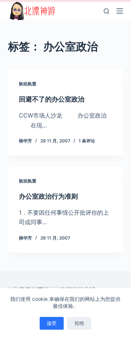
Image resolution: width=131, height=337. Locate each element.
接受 (51, 323)
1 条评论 (87, 140)
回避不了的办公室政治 (51, 99)
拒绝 (79, 323)
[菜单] (119, 11)
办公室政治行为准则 (48, 196)
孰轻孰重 (27, 84)
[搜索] (106, 11)
